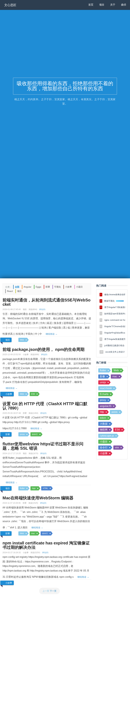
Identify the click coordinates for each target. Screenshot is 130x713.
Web (22, 340)
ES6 (33, 394)
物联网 (103, 429)
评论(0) (42, 309)
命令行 (35, 434)
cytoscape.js (107, 435)
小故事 (68, 287)
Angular (27, 287)
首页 (90, 4)
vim (117, 447)
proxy (22, 434)
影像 (102, 376)
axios (114, 412)
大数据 (103, 423)
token (103, 417)
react (10, 291)
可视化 (57, 287)
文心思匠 (10, 5)
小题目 (79, 287)
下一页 (53, 591)
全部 (17, 287)
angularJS (105, 406)
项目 (101, 4)
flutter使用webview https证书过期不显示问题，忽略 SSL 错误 (43, 446)
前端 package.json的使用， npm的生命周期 (43, 349)
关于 (112, 4)
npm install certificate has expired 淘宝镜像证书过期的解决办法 (46, 545)
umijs (103, 382)
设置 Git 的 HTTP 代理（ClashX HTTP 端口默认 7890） (45, 406)
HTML (45, 488)
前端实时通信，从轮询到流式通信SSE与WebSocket (47, 302)
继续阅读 (51, 334)
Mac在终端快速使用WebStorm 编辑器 (38, 498)
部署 (48, 287)
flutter (22, 488)
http (102, 412)
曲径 (123, 4)
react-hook (106, 388)
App (34, 488)
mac (33, 533)
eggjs (38, 287)
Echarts (104, 394)
